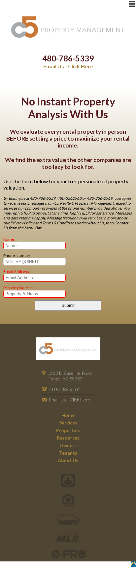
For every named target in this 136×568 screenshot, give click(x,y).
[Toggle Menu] (132, 4)
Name (8, 239)
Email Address (16, 271)
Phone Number (16, 255)
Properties (68, 430)
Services (68, 422)
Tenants (68, 453)
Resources (68, 438)
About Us (68, 460)
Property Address (19, 287)
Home (68, 415)
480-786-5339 (68, 58)
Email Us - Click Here (68, 66)
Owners (68, 445)
